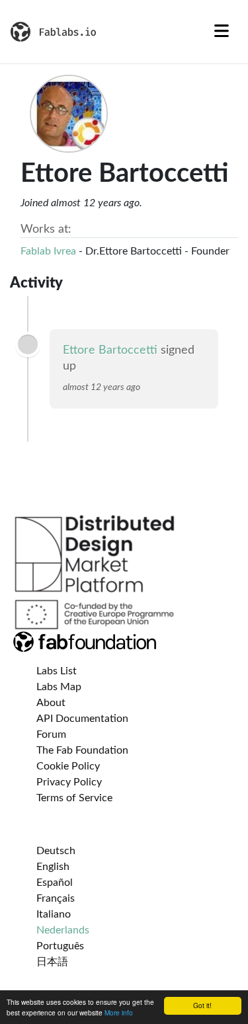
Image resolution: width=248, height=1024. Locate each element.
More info (118, 1012)
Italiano (53, 914)
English (52, 866)
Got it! (202, 1005)
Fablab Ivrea (48, 251)
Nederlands (62, 930)
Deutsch (55, 851)
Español (54, 882)
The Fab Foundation (82, 750)
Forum (51, 734)
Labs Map (58, 687)
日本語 (52, 962)
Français (55, 898)
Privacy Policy (69, 782)
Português (60, 946)
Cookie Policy (68, 766)
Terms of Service (74, 798)
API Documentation (82, 718)
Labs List (56, 671)
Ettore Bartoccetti (110, 350)
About (50, 702)
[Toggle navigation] (221, 32)
